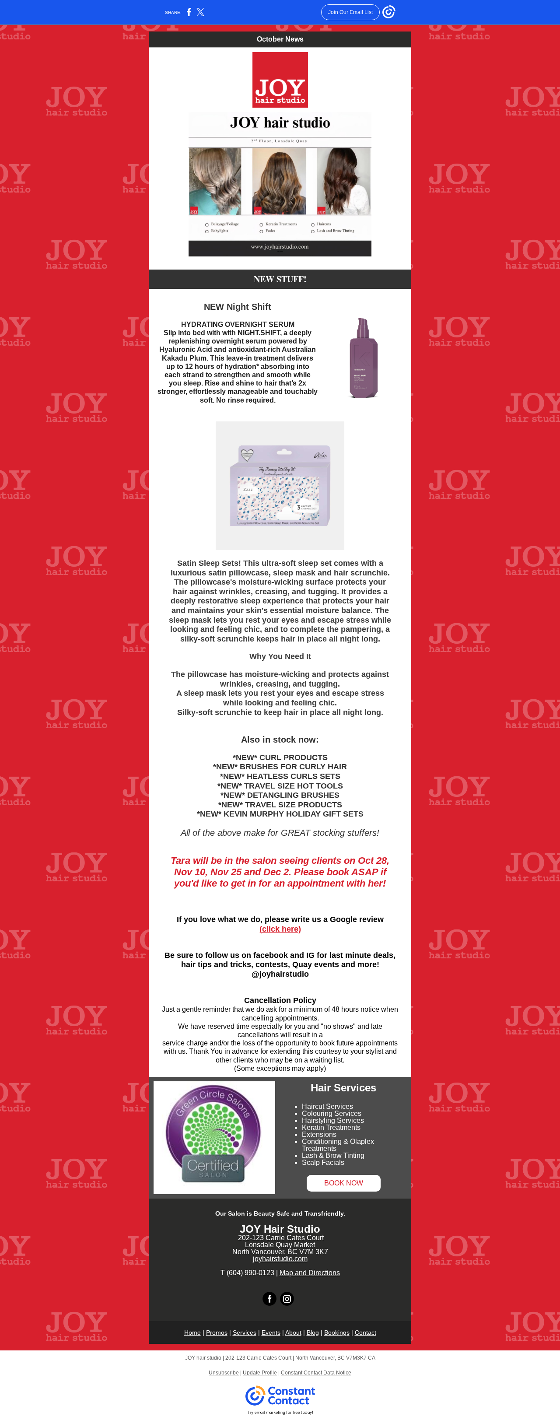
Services (244, 1332)
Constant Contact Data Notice (316, 1373)
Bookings (337, 1332)
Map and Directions (310, 1272)
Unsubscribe (224, 1373)
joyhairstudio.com (280, 1258)
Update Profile (260, 1373)
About (293, 1332)
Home (192, 1332)
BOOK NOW (343, 1183)
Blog (313, 1332)
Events (271, 1332)
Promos (217, 1332)
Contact (365, 1332)
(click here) (280, 929)
